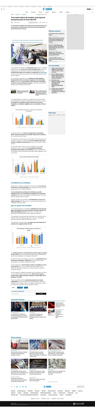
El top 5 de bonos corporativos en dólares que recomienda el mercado (56, 372)
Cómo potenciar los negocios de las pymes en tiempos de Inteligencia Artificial (27, 40)
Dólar (27, 12)
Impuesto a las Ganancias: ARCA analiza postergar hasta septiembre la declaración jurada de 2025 (58, 83)
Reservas (39, 6)
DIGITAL (35, 398)
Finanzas (40, 12)
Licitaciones (69, 395)
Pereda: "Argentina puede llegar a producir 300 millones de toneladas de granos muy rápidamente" (56, 47)
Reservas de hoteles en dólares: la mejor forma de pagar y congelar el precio (19, 353)
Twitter (11, 386)
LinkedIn (19, 386)
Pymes (26, 287)
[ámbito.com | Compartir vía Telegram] (44, 22)
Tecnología (71, 393)
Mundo (19, 393)
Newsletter (80, 386)
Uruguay (67, 12)
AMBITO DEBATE (58, 398)
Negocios (54, 12)
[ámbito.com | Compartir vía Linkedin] (43, 22)
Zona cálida (49, 6)
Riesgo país (21, 6)
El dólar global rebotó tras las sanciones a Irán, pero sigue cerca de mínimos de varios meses (19, 372)
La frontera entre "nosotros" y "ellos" (56, 34)
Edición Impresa (34, 393)
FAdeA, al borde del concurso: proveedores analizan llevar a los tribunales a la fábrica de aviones (56, 40)
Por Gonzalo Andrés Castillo (53, 381)
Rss (76, 393)
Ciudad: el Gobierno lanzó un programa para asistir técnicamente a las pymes (27, 42)
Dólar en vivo (10, 6)
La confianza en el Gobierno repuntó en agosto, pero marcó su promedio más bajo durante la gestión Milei (19, 316)
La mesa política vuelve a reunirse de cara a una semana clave (56, 59)
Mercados (60, 391)
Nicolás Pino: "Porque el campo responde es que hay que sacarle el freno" (56, 53)
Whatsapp (25, 386)
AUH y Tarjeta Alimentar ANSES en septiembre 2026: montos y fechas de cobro (58, 70)
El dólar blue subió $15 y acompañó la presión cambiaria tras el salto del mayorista (58, 90)
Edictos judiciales (53, 395)
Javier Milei (27, 6)
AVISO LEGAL (43, 395)
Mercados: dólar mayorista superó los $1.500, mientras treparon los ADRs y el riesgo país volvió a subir (38, 354)
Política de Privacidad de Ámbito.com (29, 395)
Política (47, 12)
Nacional (13, 393)
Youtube (22, 386)
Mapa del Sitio (14, 395)
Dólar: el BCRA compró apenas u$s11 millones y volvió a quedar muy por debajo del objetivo (58, 76)
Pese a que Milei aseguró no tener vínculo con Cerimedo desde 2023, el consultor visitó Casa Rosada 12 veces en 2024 (41, 93)
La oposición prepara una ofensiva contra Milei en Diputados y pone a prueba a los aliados (38, 316)
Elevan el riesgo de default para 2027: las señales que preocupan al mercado (60, 305)
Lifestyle (80, 391)
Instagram (16, 386)
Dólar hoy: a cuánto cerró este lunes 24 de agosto (37, 380)
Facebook (14, 386)
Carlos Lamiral (17, 22)
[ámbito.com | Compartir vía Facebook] (40, 22)
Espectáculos (62, 393)
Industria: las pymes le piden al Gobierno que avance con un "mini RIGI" (22, 92)
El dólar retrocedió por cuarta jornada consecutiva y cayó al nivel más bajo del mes (37, 372)
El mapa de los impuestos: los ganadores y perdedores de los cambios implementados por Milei (59, 314)
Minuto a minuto (33, 350)
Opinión (61, 12)
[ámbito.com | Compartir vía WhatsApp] (38, 22)
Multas (61, 395)
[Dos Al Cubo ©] (78, 404)
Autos (54, 393)
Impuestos (16, 6)
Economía (33, 12)
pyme (35, 67)
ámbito (12, 14)
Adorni (44, 6)
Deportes (25, 393)
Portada (13, 391)
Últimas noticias (21, 391)
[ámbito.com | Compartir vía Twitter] (41, 22)
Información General (45, 393)
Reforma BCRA (33, 6)
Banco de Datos (52, 391)
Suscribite (41, 293)
